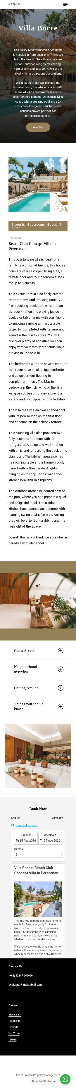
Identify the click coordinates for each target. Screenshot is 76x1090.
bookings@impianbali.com (25, 984)
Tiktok (12, 1039)
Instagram (14, 1014)
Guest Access (24, 650)
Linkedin (13, 1027)
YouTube (14, 1033)
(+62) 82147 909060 (20, 975)
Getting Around (26, 688)
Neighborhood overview (25, 669)
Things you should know (29, 706)
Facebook (14, 1020)
